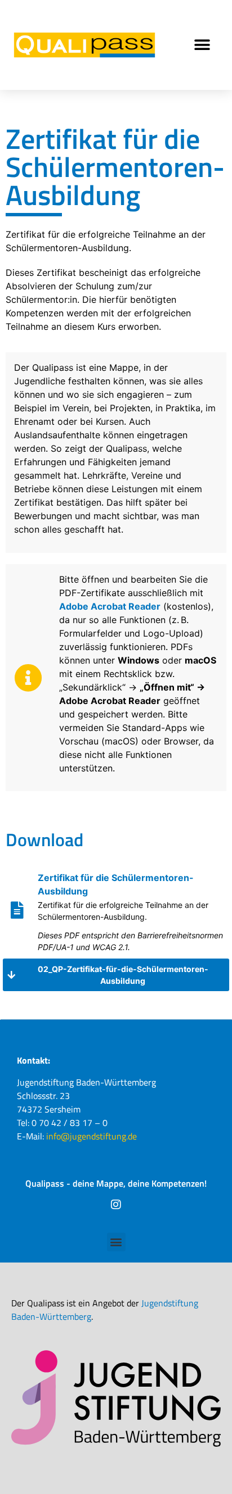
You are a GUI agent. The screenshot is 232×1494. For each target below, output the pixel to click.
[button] (202, 45)
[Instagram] (116, 1204)
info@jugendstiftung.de (90, 1136)
